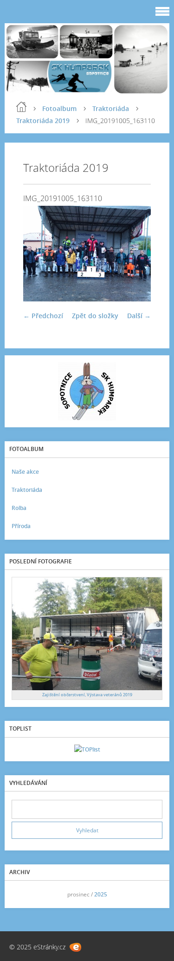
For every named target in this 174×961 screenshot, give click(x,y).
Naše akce (25, 472)
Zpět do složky (95, 315)
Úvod (21, 106)
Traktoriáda (110, 108)
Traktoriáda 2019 (43, 120)
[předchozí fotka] (38, 253)
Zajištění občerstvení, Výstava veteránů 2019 (87, 695)
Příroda (21, 526)
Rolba (19, 508)
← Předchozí (43, 315)
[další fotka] (135, 253)
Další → (139, 315)
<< (22, 894)
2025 (100, 894)
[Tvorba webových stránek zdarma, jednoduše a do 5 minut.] (75, 947)
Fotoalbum (59, 108)
